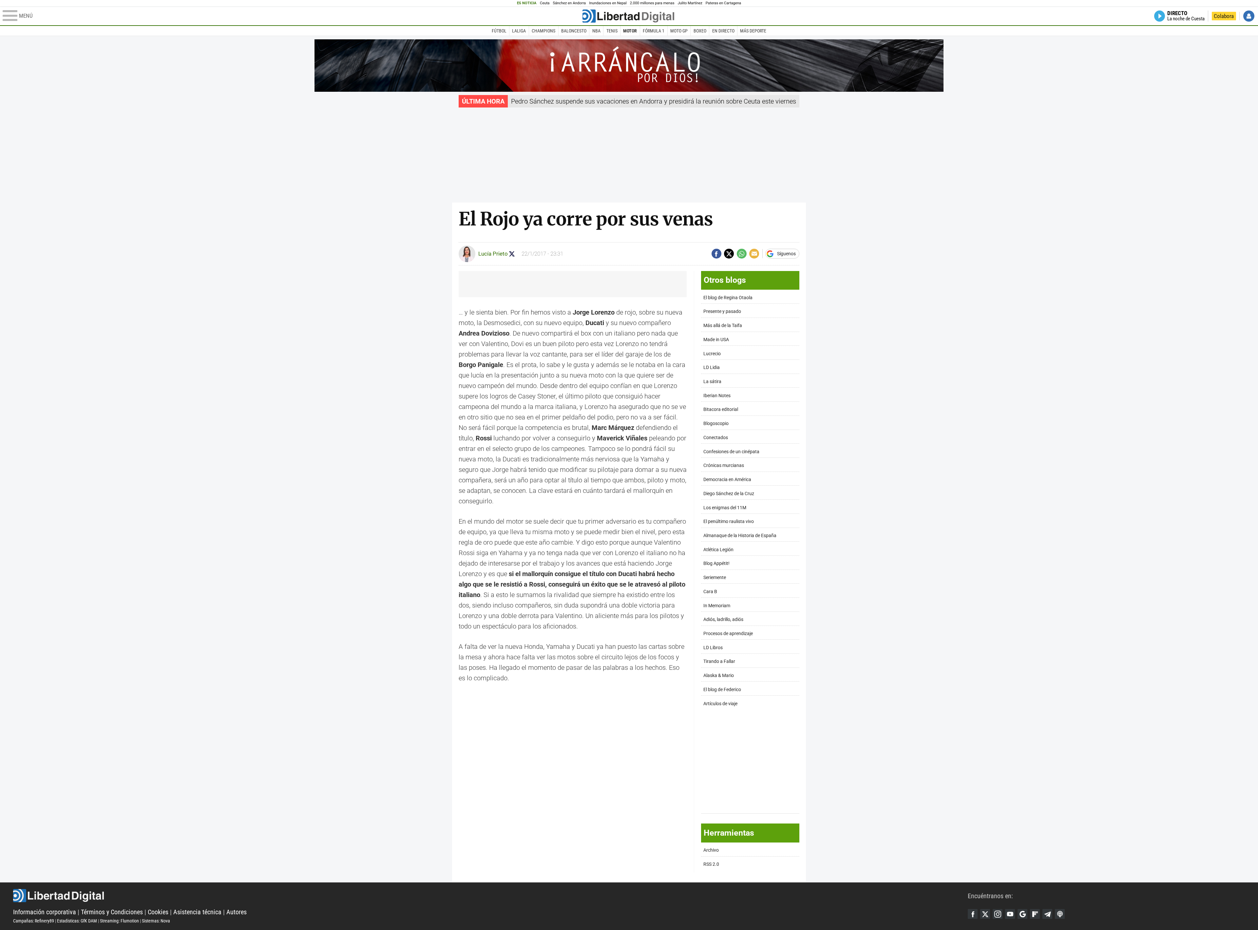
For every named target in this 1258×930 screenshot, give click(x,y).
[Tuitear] (729, 254)
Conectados (715, 437)
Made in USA (716, 339)
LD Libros (713, 647)
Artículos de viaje (720, 704)
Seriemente (714, 577)
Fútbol (499, 30)
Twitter (985, 914)
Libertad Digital (490, 895)
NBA (596, 30)
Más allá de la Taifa (722, 325)
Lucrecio (712, 354)
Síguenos (786, 253)
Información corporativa (44, 912)
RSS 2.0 (711, 864)
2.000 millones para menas (652, 3)
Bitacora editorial (720, 409)
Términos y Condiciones (112, 912)
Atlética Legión (718, 549)
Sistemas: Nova (156, 920)
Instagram (997, 914)
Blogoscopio (716, 423)
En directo (723, 30)
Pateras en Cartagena (723, 3)
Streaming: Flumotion (119, 920)
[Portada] (628, 16)
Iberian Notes (717, 395)
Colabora (1224, 16)
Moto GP (679, 30)
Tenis (612, 30)
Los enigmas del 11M (724, 508)
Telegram (1047, 914)
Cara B (710, 591)
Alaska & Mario (718, 675)
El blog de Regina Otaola (728, 297)
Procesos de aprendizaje (728, 633)
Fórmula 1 (653, 30)
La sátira (712, 381)
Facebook (973, 914)
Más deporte (753, 30)
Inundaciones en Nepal (608, 3)
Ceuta (544, 3)
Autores (236, 912)
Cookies (158, 912)
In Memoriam (716, 606)
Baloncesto (573, 30)
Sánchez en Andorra (569, 3)
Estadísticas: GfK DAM (77, 920)
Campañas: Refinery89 (33, 920)
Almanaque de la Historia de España (739, 535)
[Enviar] (742, 254)
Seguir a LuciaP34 (512, 254)
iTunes (1060, 914)
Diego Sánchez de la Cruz (728, 493)
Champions (543, 30)
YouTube (1010, 914)
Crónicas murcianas (723, 465)
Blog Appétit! (716, 563)
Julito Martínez (690, 3)
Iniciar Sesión (1248, 16)
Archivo (711, 850)
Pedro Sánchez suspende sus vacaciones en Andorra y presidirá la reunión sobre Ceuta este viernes (653, 101)
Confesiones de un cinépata (731, 452)
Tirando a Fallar (719, 661)
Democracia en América (727, 479)
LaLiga (519, 30)
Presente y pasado (722, 311)
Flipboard (1035, 914)
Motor (630, 30)
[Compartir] (716, 254)
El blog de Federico (722, 689)
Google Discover (1022, 914)
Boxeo (700, 30)
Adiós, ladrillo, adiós (723, 619)
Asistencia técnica (197, 912)
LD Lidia (711, 367)
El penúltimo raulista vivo (728, 521)
